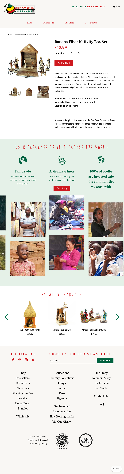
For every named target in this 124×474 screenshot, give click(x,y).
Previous (5, 67)
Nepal (62, 388)
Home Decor (23, 403)
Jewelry (22, 398)
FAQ (101, 404)
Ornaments (23, 383)
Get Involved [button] (91, 22)
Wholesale (23, 416)
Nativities (23, 388)
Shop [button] (29, 22)
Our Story (101, 373)
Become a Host (62, 411)
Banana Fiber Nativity (62, 330)
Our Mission (101, 383)
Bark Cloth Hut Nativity (30, 330)
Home (10, 35)
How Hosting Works (62, 416)
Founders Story (101, 378)
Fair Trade (101, 388)
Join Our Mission (62, 422)
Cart (118, 6)
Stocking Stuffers (22, 393)
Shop (23, 373)
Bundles (23, 408)
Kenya (62, 383)
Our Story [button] (69, 22)
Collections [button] (48, 22)
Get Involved (62, 406)
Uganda (62, 398)
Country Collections (62, 378)
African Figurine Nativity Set (94, 330)
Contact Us (101, 396)
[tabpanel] (29, 61)
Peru (62, 393)
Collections (62, 373)
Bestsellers (23, 378)
